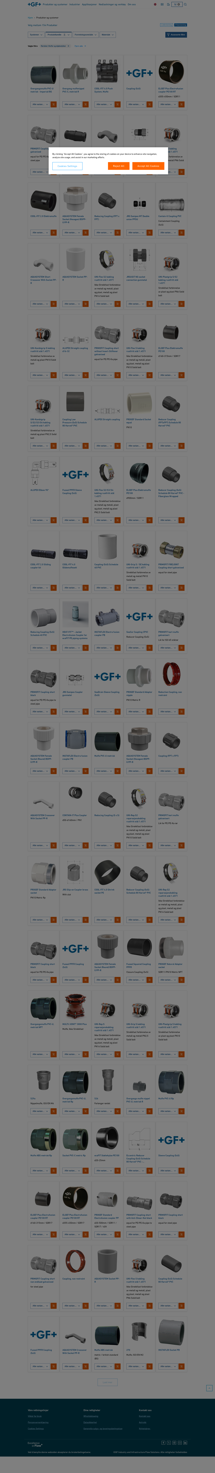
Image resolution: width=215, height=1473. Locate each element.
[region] (108, 160)
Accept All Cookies (148, 166)
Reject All (118, 166)
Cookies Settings (67, 166)
